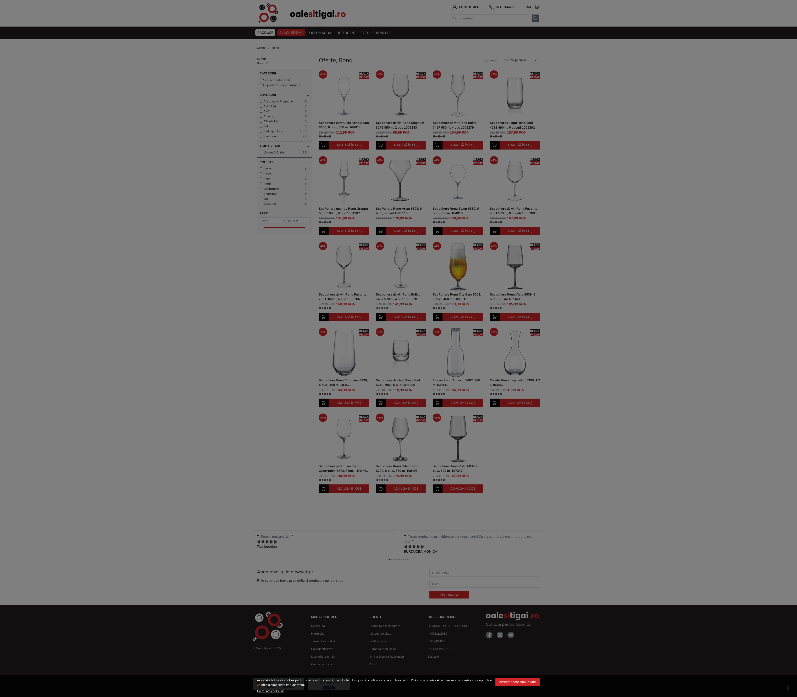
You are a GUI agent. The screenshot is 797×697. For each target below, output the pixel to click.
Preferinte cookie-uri (270, 691)
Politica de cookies (423, 680)
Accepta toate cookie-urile (518, 682)
